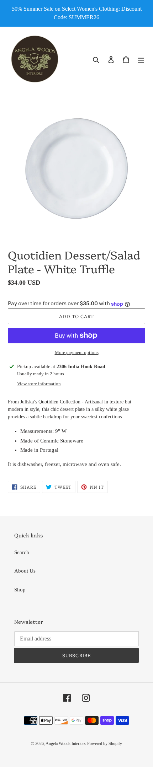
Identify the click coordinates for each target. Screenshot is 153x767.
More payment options (77, 352)
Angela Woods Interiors (66, 743)
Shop (20, 589)
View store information (39, 383)
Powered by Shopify (104, 743)
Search (21, 552)
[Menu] (140, 59)
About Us (25, 571)
